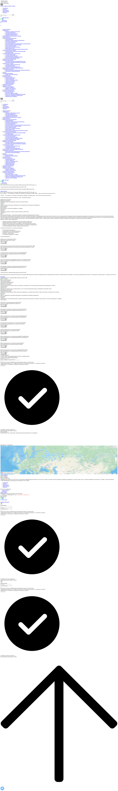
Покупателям (6, 10)
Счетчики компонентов (10, 42)
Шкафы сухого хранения (8, 86)
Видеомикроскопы (9, 52)
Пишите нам (3, 496)
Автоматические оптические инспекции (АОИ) (15, 51)
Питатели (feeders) (9, 92)
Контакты (5, 12)
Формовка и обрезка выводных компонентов (14, 40)
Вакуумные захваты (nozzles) (11, 93)
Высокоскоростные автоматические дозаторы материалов (17, 70)
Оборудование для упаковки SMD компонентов (13, 67)
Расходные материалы (7, 76)
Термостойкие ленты (9, 82)
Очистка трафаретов (9, 78)
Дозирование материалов (8, 68)
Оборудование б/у (7, 37)
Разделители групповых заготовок (12, 46)
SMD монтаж (6, 30)
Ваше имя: (2, 358)
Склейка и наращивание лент (11, 79)
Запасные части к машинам (11, 96)
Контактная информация (5, 489)
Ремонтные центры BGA (8, 84)
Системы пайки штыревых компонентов (11, 53)
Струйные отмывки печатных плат (12, 64)
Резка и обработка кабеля (10, 45)
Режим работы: (3, 493)
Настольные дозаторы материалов (12, 71)
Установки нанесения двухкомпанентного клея (15, 61)
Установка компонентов (10, 32)
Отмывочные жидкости (10, 77)
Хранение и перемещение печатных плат (14, 95)
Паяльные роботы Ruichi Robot (9, 59)
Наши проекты (6, 11)
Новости (5, 9)
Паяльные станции (7, 85)
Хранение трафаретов (10, 87)
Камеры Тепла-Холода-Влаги (11, 74)
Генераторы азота (6, 75)
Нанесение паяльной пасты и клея (12, 31)
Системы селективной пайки (11, 55)
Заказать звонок (3, 21)
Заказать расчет (3, 191)
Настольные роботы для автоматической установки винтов (17, 43)
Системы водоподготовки (8, 89)
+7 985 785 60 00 (5, 17)
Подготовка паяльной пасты (11, 41)
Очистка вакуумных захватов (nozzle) (13, 44)
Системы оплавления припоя (11, 33)
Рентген (4, 72)
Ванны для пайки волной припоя (12, 57)
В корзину (3, 243)
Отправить (3, 365)
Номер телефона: (4, 359)
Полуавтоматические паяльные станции (13, 56)
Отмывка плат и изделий (8, 63)
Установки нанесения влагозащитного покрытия (15, 62)
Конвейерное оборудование (11, 34)
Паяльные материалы (9, 83)
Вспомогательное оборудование (9, 38)
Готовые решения (6, 29)
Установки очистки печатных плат (12, 66)
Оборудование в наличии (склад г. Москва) (12, 35)
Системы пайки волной (10, 54)
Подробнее (2, 276)
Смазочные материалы (10, 81)
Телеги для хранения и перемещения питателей (15, 94)
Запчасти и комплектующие (9, 90)
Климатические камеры (8, 73)
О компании (5, 8)
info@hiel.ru (4, 20)
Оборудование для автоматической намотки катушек (16, 49)
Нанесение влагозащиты (8, 60)
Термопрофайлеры (9, 39)
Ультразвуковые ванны (10, 65)
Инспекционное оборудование (9, 50)
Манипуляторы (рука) (10, 48)
